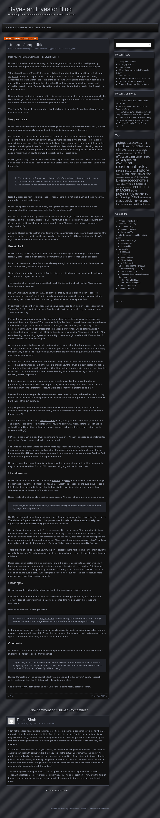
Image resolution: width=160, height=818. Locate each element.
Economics (123, 227)
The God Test (124, 76)
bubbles (138, 146)
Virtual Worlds (127, 285)
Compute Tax (124, 67)
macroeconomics (135, 180)
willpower (145, 204)
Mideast (124, 260)
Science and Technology (129, 266)
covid (134, 153)
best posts (143, 143)
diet (141, 152)
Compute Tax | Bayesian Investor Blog (135, 118)
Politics (122, 252)
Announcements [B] (127, 221)
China (123, 255)
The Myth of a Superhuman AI (23, 520)
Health (124, 243)
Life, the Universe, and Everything (133, 235)
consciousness (123, 153)
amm (127, 143)
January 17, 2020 (29, 39)
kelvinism (143, 177)
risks (135, 197)
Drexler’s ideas (47, 420)
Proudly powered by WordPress (64, 809)
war (137, 204)
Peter (16, 39)
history (143, 170)
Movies (122, 249)
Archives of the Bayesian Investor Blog (28, 28)
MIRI (74, 49)
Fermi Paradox (127, 241)
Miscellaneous (127, 271)
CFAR (147, 146)
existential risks (61, 49)
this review (23, 686)
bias (120, 146)
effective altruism (128, 156)
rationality (141, 194)
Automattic (104, 809)
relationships (123, 197)
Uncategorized (125, 288)
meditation (120, 184)
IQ (70, 49)
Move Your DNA (98, 696)
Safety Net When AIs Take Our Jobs (134, 120)
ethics (131, 160)
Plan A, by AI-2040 (126, 64)
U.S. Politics (126, 263)
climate (121, 149)
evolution (124, 163)
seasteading (146, 197)
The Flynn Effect (128, 280)
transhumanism (124, 204)
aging (120, 142)
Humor (124, 246)
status (120, 200)
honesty (120, 174)
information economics (124, 177)
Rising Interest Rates (127, 62)
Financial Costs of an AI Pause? (132, 81)
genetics (121, 170)
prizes (134, 190)
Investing (125, 232)
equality (121, 160)
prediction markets (132, 188)
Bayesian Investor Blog (40, 9)
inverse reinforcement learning (78, 96)
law (118, 180)
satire (85, 520)
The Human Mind (128, 283)
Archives (119, 301)
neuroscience (123, 187)
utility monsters (47, 618)
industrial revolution (138, 174)
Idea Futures (126, 229)
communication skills (136, 150)
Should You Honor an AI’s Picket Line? (135, 79)
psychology (125, 194)
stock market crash (137, 200)
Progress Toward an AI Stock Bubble (134, 84)
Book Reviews (41, 49)
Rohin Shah (26, 720)
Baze (12, 696)
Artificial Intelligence (25, 49)
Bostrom (56, 480)
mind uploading (134, 183)
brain (127, 146)
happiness (131, 171)
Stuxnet (94, 543)
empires (145, 156)
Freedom (125, 257)
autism (134, 142)
